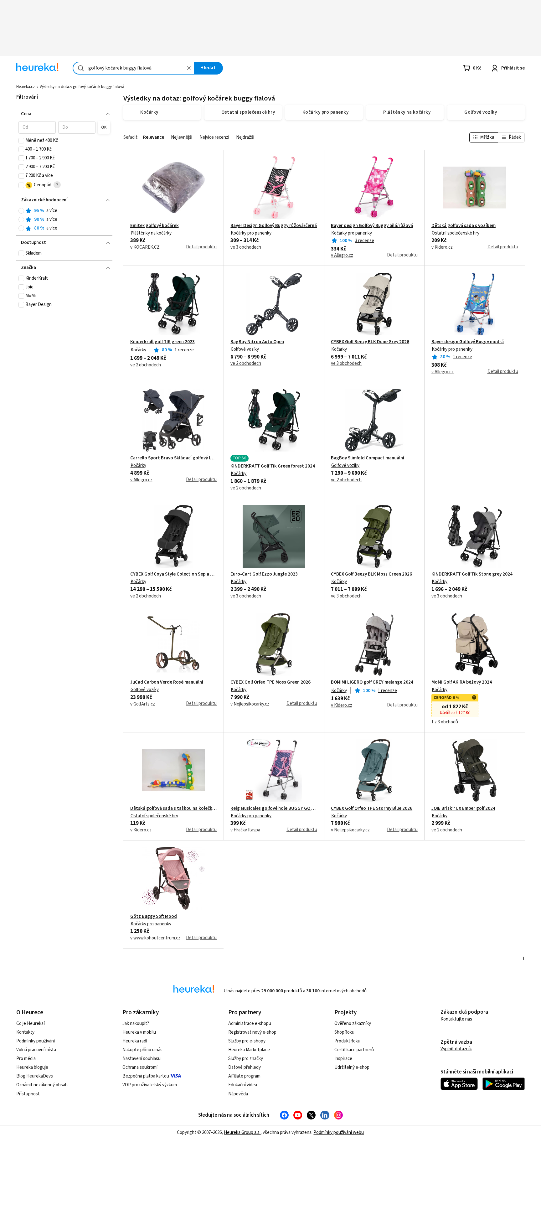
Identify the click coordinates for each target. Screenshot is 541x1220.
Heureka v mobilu (139, 1032)
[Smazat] (189, 68)
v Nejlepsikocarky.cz (249, 704)
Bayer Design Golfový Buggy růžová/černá (273, 226)
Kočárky (138, 350)
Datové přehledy (244, 1067)
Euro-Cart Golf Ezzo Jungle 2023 (264, 574)
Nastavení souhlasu (141, 1058)
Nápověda (238, 1094)
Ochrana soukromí (139, 1067)
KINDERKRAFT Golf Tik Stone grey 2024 (472, 574)
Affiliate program (244, 1076)
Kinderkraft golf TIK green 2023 (162, 342)
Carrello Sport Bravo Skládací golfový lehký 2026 (173, 458)
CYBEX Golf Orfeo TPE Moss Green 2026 (270, 682)
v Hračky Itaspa (245, 830)
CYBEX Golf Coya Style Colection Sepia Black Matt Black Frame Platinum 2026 (173, 574)
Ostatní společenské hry (455, 233)
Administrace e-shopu (249, 1023)
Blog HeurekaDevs (34, 1076)
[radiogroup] (64, 219)
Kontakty (25, 1032)
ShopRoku (344, 1032)
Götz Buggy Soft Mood (153, 916)
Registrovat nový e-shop (252, 1032)
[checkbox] (21, 140)
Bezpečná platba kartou (145, 1076)
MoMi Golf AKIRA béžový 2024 (461, 682)
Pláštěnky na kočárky (151, 233)
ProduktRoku (347, 1041)
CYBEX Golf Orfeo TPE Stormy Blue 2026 (371, 808)
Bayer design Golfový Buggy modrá (467, 342)
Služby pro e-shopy (246, 1041)
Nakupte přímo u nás (142, 1050)
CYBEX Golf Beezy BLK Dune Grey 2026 (370, 342)
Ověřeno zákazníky (352, 1023)
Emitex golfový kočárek (154, 226)
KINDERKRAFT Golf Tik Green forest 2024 (272, 466)
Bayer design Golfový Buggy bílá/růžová (372, 226)
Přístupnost (28, 1094)
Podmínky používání (35, 1041)
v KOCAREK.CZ (145, 247)
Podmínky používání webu (338, 1132)
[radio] (21, 211)
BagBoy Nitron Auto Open (257, 342)
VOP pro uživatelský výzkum (149, 1085)
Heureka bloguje (32, 1067)
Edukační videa (242, 1085)
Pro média (26, 1058)
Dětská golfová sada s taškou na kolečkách (173, 808)
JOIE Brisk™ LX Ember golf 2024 (463, 808)
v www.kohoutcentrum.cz (155, 938)
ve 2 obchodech (145, 365)
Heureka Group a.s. (242, 1132)
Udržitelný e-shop (351, 1067)
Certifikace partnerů (354, 1050)
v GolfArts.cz (142, 704)
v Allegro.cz (342, 255)
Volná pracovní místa (36, 1050)
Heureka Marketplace (249, 1050)
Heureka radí (134, 1041)
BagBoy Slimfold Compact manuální (367, 458)
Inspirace (343, 1058)
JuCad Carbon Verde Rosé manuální (166, 682)
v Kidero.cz (442, 247)
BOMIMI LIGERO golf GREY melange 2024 (372, 682)
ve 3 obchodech (245, 247)
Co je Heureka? (30, 1023)
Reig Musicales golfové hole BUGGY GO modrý (273, 808)
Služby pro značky (245, 1058)
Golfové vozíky (245, 349)
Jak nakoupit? (135, 1023)
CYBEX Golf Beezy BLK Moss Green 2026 (371, 574)
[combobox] (134, 68)
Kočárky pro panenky (251, 233)
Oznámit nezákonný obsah (42, 1085)
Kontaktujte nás (456, 1019)
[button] (37, 127)
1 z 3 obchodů (444, 722)
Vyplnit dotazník (456, 1049)
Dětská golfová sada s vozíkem (463, 226)
